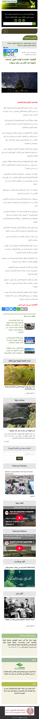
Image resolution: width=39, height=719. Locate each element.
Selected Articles (19, 466)
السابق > (32, 393)
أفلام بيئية (19, 503)
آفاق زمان (19, 594)
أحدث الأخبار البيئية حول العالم (29, 53)
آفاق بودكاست (19, 562)
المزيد (7, 441)
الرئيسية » (32, 52)
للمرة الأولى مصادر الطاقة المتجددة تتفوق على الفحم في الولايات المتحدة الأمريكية (13, 350)
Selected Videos (19, 531)
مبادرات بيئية (19, 400)
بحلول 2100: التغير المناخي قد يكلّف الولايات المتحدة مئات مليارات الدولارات (14, 340)
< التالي (27, 393)
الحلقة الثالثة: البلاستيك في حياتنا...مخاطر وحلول (20, 567)
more (32, 496)
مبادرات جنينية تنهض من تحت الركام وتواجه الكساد (20, 43)
